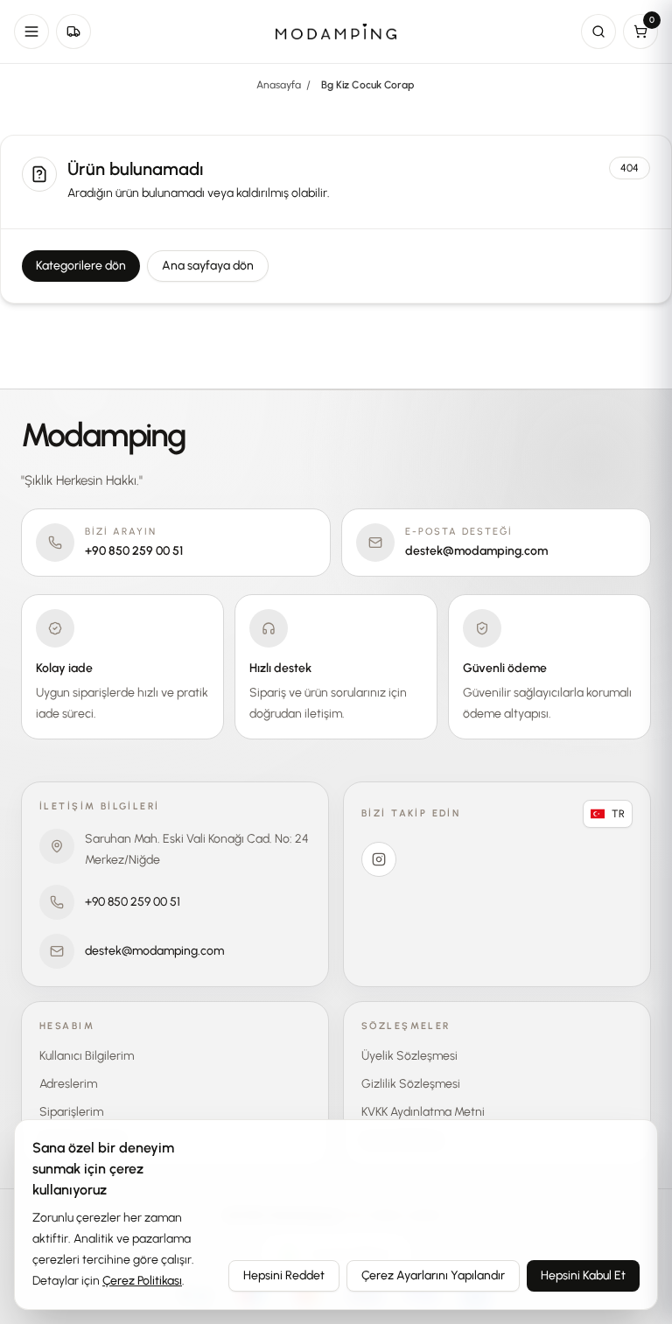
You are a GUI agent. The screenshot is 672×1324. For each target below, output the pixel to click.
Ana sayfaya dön (208, 265)
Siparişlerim (71, 1111)
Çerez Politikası (142, 1280)
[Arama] (598, 31)
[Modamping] (336, 32)
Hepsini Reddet (284, 1275)
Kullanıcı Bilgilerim (86, 1055)
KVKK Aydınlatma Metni (423, 1111)
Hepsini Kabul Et (583, 1275)
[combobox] (608, 814)
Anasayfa (278, 85)
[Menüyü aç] (31, 31)
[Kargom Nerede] (73, 31)
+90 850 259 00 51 (132, 901)
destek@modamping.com (154, 950)
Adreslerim (68, 1083)
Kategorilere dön (81, 265)
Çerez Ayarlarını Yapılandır (433, 1275)
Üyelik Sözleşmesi (409, 1055)
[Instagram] (378, 859)
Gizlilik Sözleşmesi (410, 1083)
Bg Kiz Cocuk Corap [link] (367, 85)
